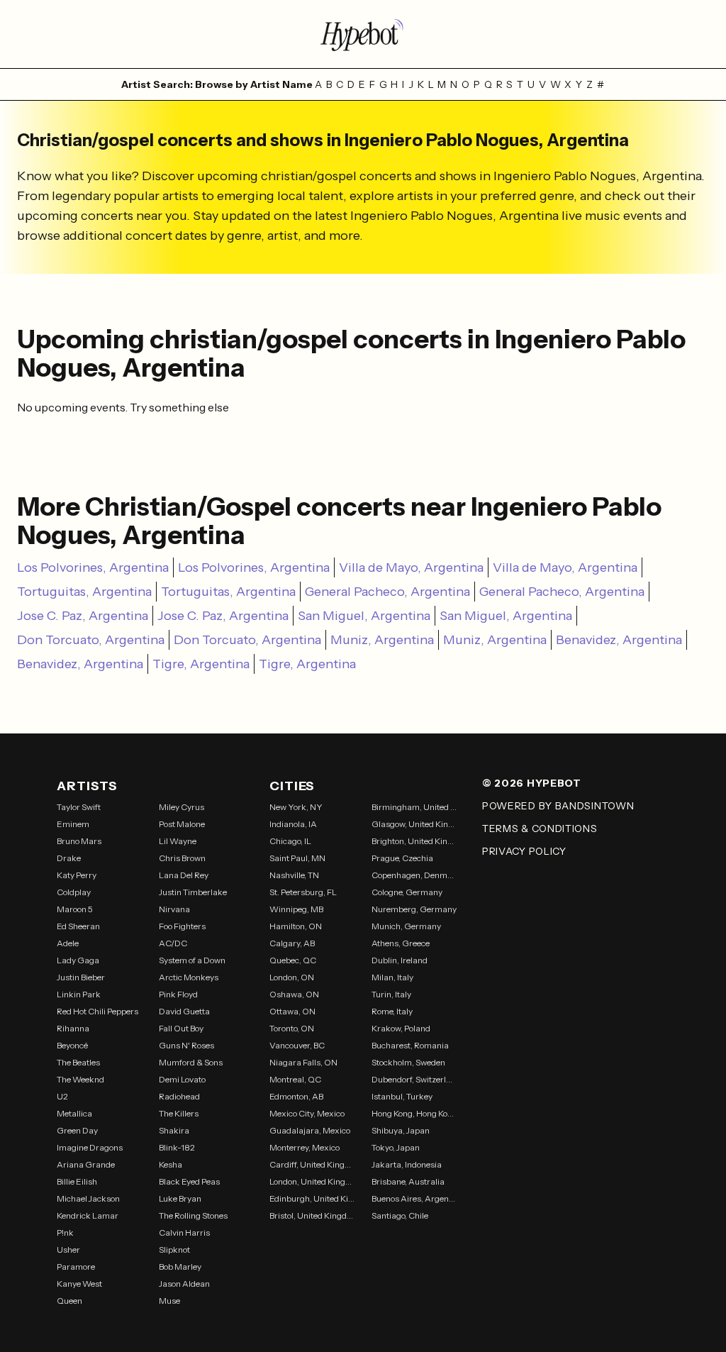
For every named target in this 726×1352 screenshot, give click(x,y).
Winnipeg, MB (296, 909)
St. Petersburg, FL (303, 892)
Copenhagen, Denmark (414, 875)
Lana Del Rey (183, 875)
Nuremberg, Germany (414, 909)
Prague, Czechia (402, 858)
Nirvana (174, 909)
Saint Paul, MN (297, 858)
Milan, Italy (392, 977)
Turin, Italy (391, 994)
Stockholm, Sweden (408, 1062)
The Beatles (78, 1062)
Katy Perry (76, 875)
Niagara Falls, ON (303, 1062)
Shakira (174, 1130)
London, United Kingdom (311, 1181)
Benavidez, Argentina (619, 640)
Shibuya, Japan (401, 1130)
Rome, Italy (392, 1011)
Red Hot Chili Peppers (97, 1011)
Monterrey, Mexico (304, 1147)
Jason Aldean (184, 1283)
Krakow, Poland (401, 1028)
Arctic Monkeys (188, 977)
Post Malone (182, 824)
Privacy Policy (524, 851)
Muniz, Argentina (382, 640)
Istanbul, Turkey (402, 1096)
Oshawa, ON (294, 994)
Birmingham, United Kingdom (414, 807)
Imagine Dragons (90, 1147)
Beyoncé (72, 1045)
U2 (62, 1096)
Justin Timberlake (193, 892)
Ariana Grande (86, 1164)
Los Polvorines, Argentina (93, 567)
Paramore (76, 1266)
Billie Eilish (77, 1181)
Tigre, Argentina (201, 664)
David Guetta (184, 1011)
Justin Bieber (81, 977)
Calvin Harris (184, 1232)
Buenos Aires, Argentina (414, 1198)
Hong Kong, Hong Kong (414, 1113)
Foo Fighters (182, 926)
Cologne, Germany (407, 892)
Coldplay (74, 892)
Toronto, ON (291, 1028)
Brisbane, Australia (408, 1181)
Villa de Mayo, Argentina (411, 567)
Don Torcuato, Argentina (90, 640)
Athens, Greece (401, 943)
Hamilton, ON (295, 926)
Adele (68, 943)
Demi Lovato (182, 1079)
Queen (69, 1300)
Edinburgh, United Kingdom (311, 1198)
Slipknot (174, 1249)
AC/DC (173, 943)
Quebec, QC (292, 960)
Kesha (170, 1164)
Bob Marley (180, 1266)
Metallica (74, 1113)
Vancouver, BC (297, 1045)
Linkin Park (79, 994)
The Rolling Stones (193, 1215)
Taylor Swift (79, 807)
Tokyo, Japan (396, 1147)
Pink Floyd (178, 994)
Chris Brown (182, 858)
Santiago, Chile (400, 1215)
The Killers (179, 1113)
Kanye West (79, 1283)
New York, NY (296, 807)
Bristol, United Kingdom (311, 1215)
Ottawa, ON (292, 1011)
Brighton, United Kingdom (414, 841)
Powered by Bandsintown (558, 805)
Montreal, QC (295, 1079)
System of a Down (192, 960)
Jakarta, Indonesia (407, 1164)
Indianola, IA (293, 824)
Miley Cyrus (181, 807)
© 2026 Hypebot (531, 783)
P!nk (65, 1232)
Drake (69, 858)
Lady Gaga (78, 960)
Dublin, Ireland (400, 960)
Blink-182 (177, 1147)
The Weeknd (80, 1079)
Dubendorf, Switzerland (414, 1079)
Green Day (77, 1130)
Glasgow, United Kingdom (414, 824)
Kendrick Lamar (87, 1215)
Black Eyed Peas (189, 1181)
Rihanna (73, 1028)
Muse (169, 1300)
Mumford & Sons (191, 1062)
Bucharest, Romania (410, 1045)
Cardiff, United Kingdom (311, 1164)
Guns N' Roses (186, 1045)
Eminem (73, 824)
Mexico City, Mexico (307, 1113)
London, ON (291, 977)
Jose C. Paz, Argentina (82, 616)
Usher (68, 1249)
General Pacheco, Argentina (387, 591)
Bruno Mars (79, 841)
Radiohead (179, 1096)
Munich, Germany (406, 926)
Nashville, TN (294, 875)
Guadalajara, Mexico (309, 1130)
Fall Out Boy (181, 1028)
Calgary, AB (292, 943)
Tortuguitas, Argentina (84, 591)
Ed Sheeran (78, 926)
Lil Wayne (177, 841)
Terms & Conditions (540, 828)
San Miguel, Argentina (364, 616)
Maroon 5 (75, 909)
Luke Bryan (180, 1198)
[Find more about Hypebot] (363, 34)
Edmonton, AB (296, 1096)
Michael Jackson (88, 1198)
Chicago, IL (290, 841)
